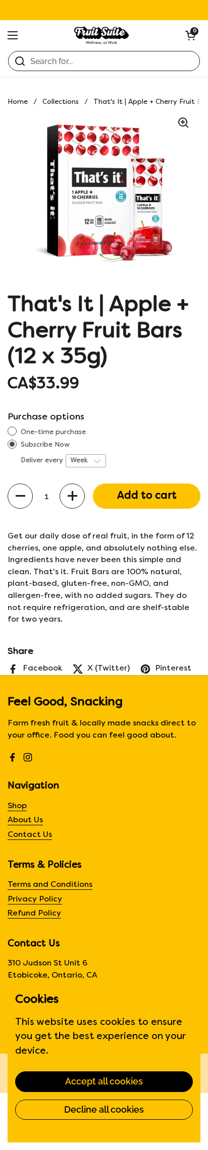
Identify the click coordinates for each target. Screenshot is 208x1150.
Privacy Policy (35, 899)
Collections (60, 102)
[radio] (12, 431)
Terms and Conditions (50, 885)
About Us (25, 820)
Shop (17, 806)
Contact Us (30, 835)
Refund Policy (34, 914)
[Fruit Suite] (101, 35)
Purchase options (46, 417)
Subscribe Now (46, 445)
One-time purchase (53, 432)
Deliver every (43, 460)
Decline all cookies (104, 1109)
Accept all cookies (104, 1081)
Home (18, 102)
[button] (190, 35)
